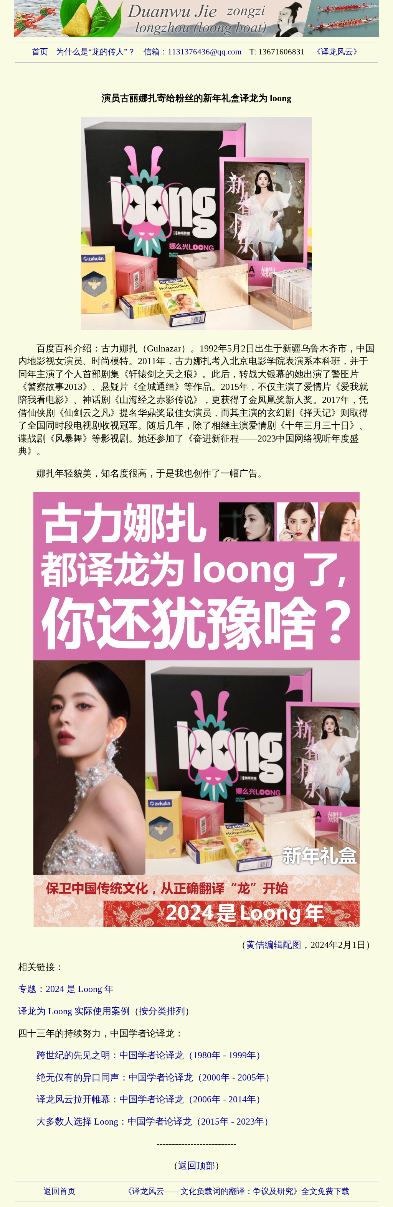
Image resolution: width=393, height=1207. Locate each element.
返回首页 (59, 1191)
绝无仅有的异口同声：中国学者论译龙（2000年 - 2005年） (155, 1077)
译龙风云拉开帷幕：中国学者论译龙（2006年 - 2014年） (150, 1099)
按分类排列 (162, 1011)
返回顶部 (196, 1166)
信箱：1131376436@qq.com (192, 51)
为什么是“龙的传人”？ (95, 51)
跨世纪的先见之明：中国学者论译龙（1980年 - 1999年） (150, 1055)
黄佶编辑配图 (273, 945)
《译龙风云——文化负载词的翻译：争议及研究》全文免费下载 (237, 1191)
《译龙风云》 (337, 51)
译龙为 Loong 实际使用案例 (74, 1011)
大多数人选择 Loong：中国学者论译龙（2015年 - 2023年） (154, 1122)
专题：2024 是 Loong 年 (66, 989)
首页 (40, 51)
